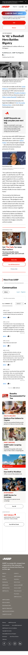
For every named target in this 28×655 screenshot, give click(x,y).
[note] (14, 81)
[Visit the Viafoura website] (16, 388)
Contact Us (16, 573)
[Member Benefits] (6, 395)
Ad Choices (4, 636)
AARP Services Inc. (18, 596)
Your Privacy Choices (14, 636)
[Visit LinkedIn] (20, 644)
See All (14, 506)
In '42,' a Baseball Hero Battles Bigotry (13, 39)
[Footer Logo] (14, 559)
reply (4, 317)
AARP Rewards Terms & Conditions (9, 628)
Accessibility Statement (17, 625)
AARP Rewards (5, 585)
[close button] (26, 10)
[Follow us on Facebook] (4, 644)
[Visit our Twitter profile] (10, 644)
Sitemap (4, 622)
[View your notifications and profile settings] (25, 303)
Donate (3, 576)
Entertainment (7, 33)
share (17, 317)
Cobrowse (4, 639)
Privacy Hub (14, 269)
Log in (18, 292)
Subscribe (14, 259)
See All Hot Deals (14, 524)
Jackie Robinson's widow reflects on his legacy (13, 47)
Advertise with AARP (18, 585)
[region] (14, 339)
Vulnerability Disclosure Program (9, 633)
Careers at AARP (17, 587)
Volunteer (4, 579)
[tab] (7, 304)
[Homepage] (5, 7)
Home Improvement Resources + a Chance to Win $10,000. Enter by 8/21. (12, 2)
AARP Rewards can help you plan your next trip (13, 120)
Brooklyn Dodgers (20, 93)
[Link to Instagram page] (15, 644)
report (22, 317)
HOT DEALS (9, 515)
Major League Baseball (9, 97)
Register (15, 6)
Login (20, 6)
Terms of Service (5, 625)
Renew (14, 27)
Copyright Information (7, 630)
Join (14, 22)
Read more (22, 333)
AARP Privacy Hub (12, 622)
